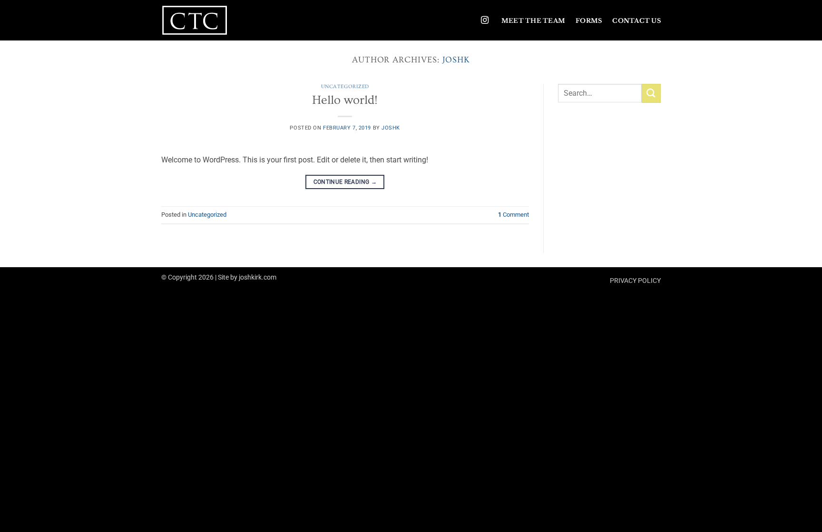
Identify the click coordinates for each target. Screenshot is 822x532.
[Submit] (651, 93)
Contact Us (636, 20)
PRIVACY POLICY (635, 281)
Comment (513, 214)
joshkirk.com (257, 277)
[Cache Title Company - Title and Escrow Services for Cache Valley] (208, 20)
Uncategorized (345, 86)
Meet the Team (533, 20)
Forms (589, 20)
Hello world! (345, 100)
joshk (456, 60)
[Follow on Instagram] (485, 20)
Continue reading (345, 182)
